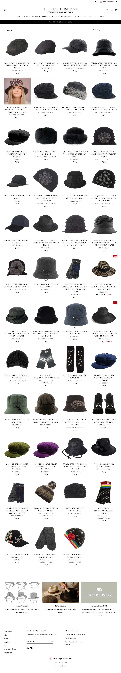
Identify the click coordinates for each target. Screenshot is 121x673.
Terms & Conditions (10, 649)
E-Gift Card (87, 16)
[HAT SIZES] (22, 592)
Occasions (98, 16)
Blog (5, 645)
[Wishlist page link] (107, 10)
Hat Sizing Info (8, 631)
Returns (6, 638)
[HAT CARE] (60, 592)
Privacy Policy (8, 652)
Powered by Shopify (61, 666)
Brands (45, 16)
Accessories (65, 16)
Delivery (6, 635)
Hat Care (77, 16)
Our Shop (6, 642)
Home (19, 16)
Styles (54, 16)
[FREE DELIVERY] (99, 592)
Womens (35, 16)
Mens (26, 16)
